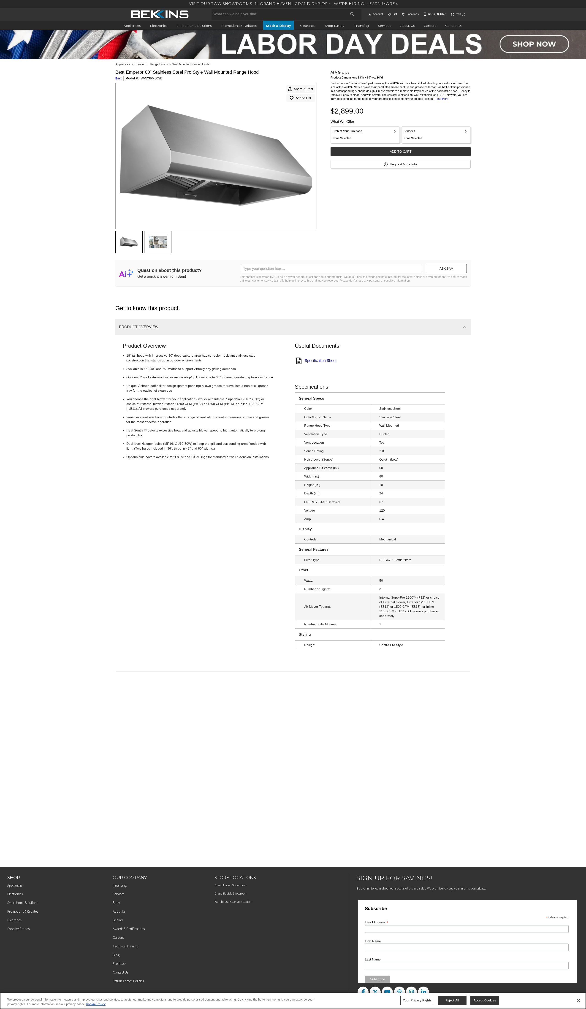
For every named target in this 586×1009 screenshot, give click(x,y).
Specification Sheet (320, 361)
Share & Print (303, 89)
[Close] (579, 1000)
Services (384, 25)
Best (118, 78)
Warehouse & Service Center (232, 902)
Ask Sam (446, 268)
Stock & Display (278, 25)
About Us (407, 25)
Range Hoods (159, 64)
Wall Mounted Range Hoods (190, 64)
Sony (116, 903)
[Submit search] (352, 14)
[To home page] (159, 14)
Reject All (452, 1000)
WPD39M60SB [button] (151, 78)
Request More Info (403, 164)
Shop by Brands (18, 929)
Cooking (140, 64)
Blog (116, 955)
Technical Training (125, 946)
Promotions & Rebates (239, 25)
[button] (369, 14)
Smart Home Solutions (194, 25)
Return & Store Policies (128, 981)
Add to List (303, 98)
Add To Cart (401, 151)
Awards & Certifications (129, 929)
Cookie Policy (96, 1004)
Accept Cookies (485, 1000)
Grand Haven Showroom (230, 885)
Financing (361, 25)
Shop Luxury (334, 25)
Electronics (158, 25)
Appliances (132, 25)
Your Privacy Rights (417, 1000)
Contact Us (453, 25)
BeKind (118, 920)
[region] (293, 1001)
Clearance (308, 25)
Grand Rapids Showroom (230, 893)
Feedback (119, 963)
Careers (430, 25)
